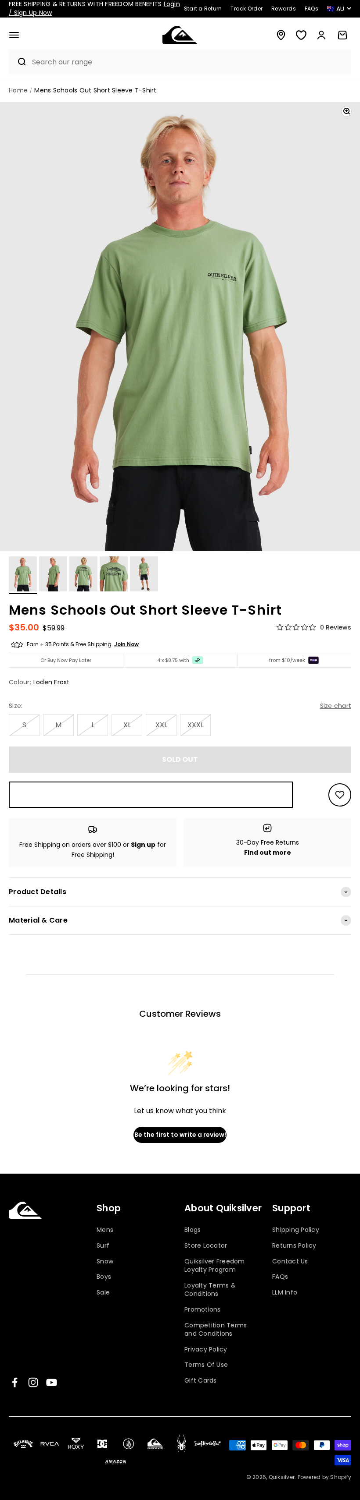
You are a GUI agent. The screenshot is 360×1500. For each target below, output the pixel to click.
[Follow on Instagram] (33, 1382)
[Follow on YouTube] (52, 1382)
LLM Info (284, 1292)
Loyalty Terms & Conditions (210, 1289)
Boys (104, 1276)
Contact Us (290, 1261)
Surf (103, 1245)
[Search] (18, 61)
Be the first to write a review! (180, 1134)
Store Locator (205, 1245)
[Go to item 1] (23, 575)
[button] (14, 35)
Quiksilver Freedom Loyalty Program (214, 1265)
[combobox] (189, 62)
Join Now (126, 644)
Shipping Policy (295, 1230)
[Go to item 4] (114, 575)
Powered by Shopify (325, 1477)
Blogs (192, 1230)
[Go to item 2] (53, 575)
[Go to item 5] (144, 575)
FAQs (280, 1276)
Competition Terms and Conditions (215, 1329)
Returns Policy (294, 1245)
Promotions (202, 1309)
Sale (103, 1292)
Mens (105, 1230)
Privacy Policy (205, 1349)
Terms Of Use (206, 1364)
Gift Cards (200, 1380)
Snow (105, 1261)
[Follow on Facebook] (15, 1382)
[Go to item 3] (83, 575)
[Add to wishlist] (339, 795)
